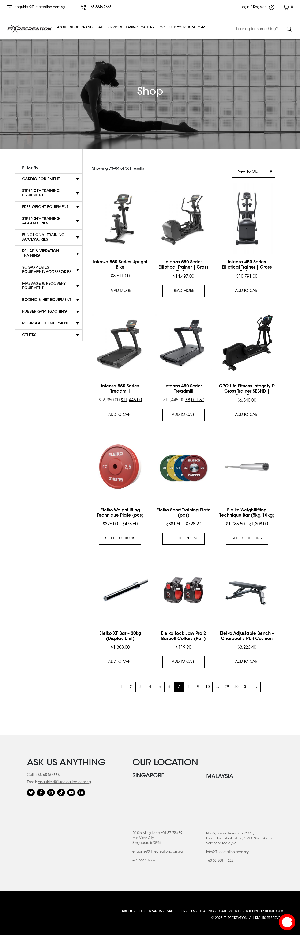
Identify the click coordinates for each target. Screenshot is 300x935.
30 (236, 687)
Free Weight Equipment (45, 207)
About (62, 27)
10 (208, 687)
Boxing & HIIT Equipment (46, 300)
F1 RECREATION (235, 918)
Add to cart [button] (247, 291)
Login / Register (254, 7)
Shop (74, 27)
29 (227, 687)
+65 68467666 (48, 775)
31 (246, 687)
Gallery (147, 27)
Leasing (131, 27)
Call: (30, 775)
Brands (87, 27)
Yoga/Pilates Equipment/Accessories (46, 270)
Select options (120, 538)
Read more (120, 291)
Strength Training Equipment (41, 193)
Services (114, 27)
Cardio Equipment (41, 179)
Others (29, 335)
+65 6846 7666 (99, 7)
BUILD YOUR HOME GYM (186, 27)
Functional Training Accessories (43, 237)
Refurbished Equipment (45, 323)
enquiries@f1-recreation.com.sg (39, 7)
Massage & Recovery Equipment (44, 286)
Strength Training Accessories (41, 221)
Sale (100, 27)
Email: (32, 782)
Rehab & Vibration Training (40, 253)
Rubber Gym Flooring (44, 312)
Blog (161, 27)
